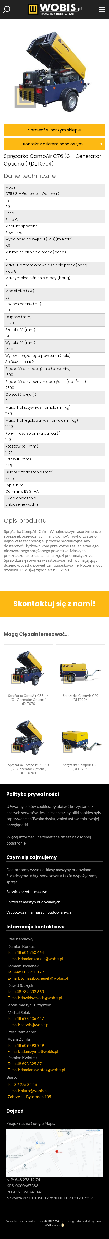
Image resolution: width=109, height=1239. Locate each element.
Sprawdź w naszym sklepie (54, 130)
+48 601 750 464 (29, 952)
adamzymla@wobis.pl (39, 1051)
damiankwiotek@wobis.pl (43, 1069)
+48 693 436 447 (29, 1018)
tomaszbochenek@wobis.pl (44, 978)
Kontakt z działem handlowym (53, 144)
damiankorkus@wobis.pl (42, 958)
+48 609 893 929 (29, 1045)
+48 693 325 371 (29, 1063)
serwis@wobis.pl (35, 1024)
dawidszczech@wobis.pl (41, 997)
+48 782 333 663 (29, 991)
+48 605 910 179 (29, 971)
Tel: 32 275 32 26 (22, 1084)
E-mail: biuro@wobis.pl (28, 1090)
